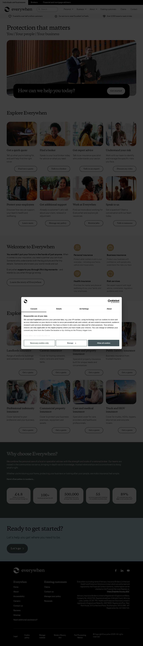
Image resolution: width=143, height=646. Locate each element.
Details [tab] (59, 309)
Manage (70, 343)
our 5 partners (36, 319)
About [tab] (109, 309)
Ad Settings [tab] (84, 309)
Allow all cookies (103, 343)
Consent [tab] (33, 309)
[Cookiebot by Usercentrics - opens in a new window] (109, 301)
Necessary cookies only (39, 343)
